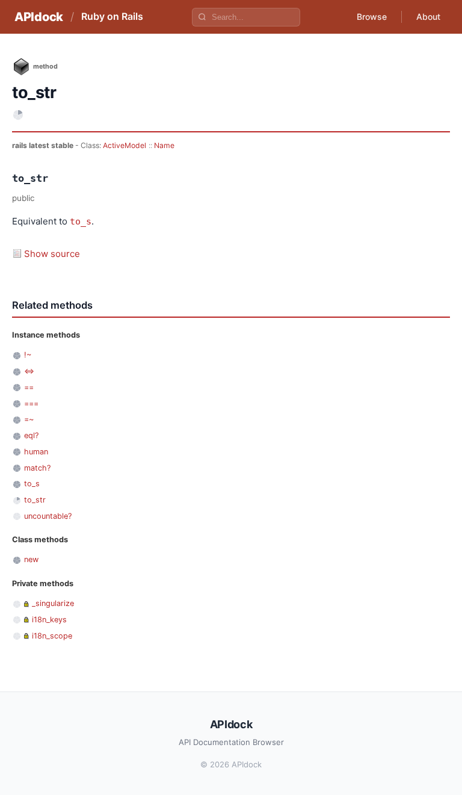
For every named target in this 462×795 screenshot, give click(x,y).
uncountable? (48, 516)
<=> (29, 371)
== (29, 387)
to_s (80, 221)
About (428, 16)
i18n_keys (49, 619)
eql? (31, 435)
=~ (29, 419)
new (31, 559)
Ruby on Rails (112, 16)
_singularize (53, 603)
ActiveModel (124, 145)
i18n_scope (52, 635)
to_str (35, 499)
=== (31, 403)
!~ (27, 354)
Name (164, 145)
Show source (52, 253)
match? (37, 467)
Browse (372, 16)
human (36, 451)
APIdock (38, 17)
